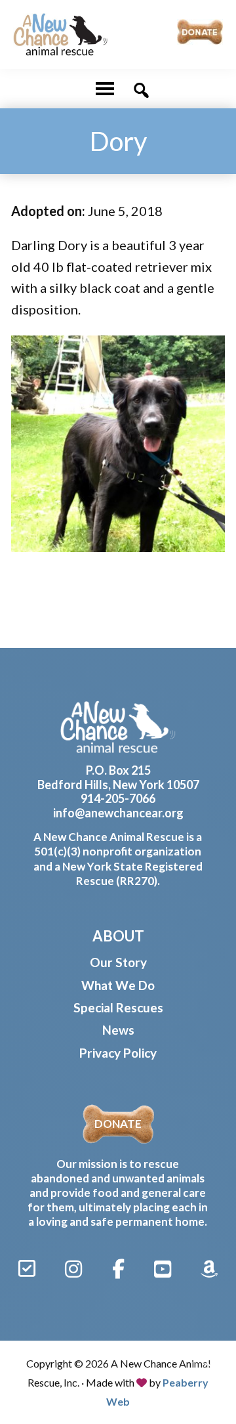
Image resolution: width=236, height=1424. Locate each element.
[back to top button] (208, 1366)
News (118, 1029)
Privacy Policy (118, 1052)
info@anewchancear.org (118, 813)
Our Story (118, 962)
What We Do (118, 985)
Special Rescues (118, 1007)
